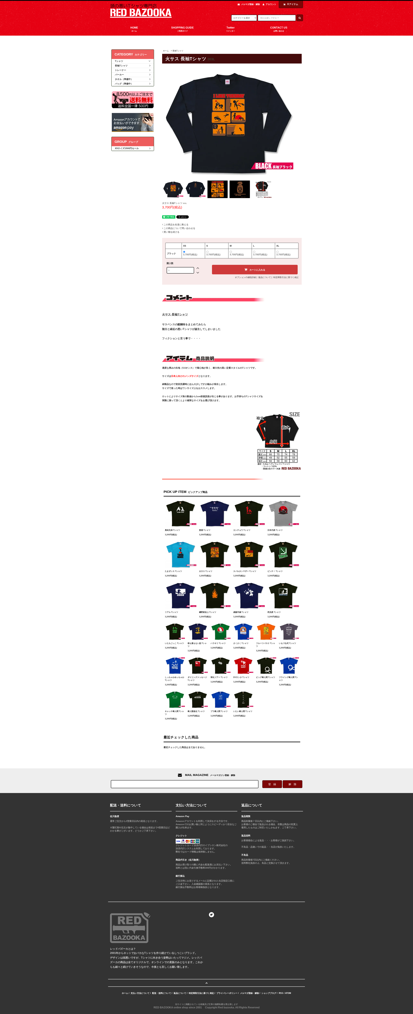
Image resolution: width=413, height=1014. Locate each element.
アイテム (292, 4)
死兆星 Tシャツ (274, 612)
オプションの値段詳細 (245, 277)
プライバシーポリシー (227, 993)
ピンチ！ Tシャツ (275, 571)
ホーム (166, 51)
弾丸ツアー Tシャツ (219, 677)
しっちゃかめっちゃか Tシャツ (174, 678)
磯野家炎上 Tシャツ (207, 612)
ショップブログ (269, 993)
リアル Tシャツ (171, 612)
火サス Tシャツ (205, 571)
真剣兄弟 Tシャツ (172, 530)
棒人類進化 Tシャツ (196, 711)
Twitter (230, 29)
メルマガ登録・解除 (250, 4)
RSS (281, 993)
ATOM (288, 993)
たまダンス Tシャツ (173, 571)
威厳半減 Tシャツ (240, 612)
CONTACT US (278, 29)
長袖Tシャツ (177, 51)
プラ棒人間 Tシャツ (219, 711)
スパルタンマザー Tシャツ (244, 571)
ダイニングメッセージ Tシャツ (197, 678)
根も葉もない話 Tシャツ (197, 644)
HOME (134, 29)
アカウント (271, 4)
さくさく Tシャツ (240, 643)
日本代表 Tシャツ (275, 530)
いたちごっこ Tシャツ (174, 643)
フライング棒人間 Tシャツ (288, 678)
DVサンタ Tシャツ (241, 677)
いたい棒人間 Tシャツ (242, 711)
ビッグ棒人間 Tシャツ (265, 677)
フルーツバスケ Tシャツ (265, 644)
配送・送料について (161, 993)
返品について (264, 277)
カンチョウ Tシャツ (241, 530)
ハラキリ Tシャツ (218, 643)
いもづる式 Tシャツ (287, 643)
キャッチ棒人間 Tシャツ (174, 712)
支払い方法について (140, 993)
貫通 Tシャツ (204, 530)
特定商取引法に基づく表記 (285, 277)
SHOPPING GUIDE (182, 29)
